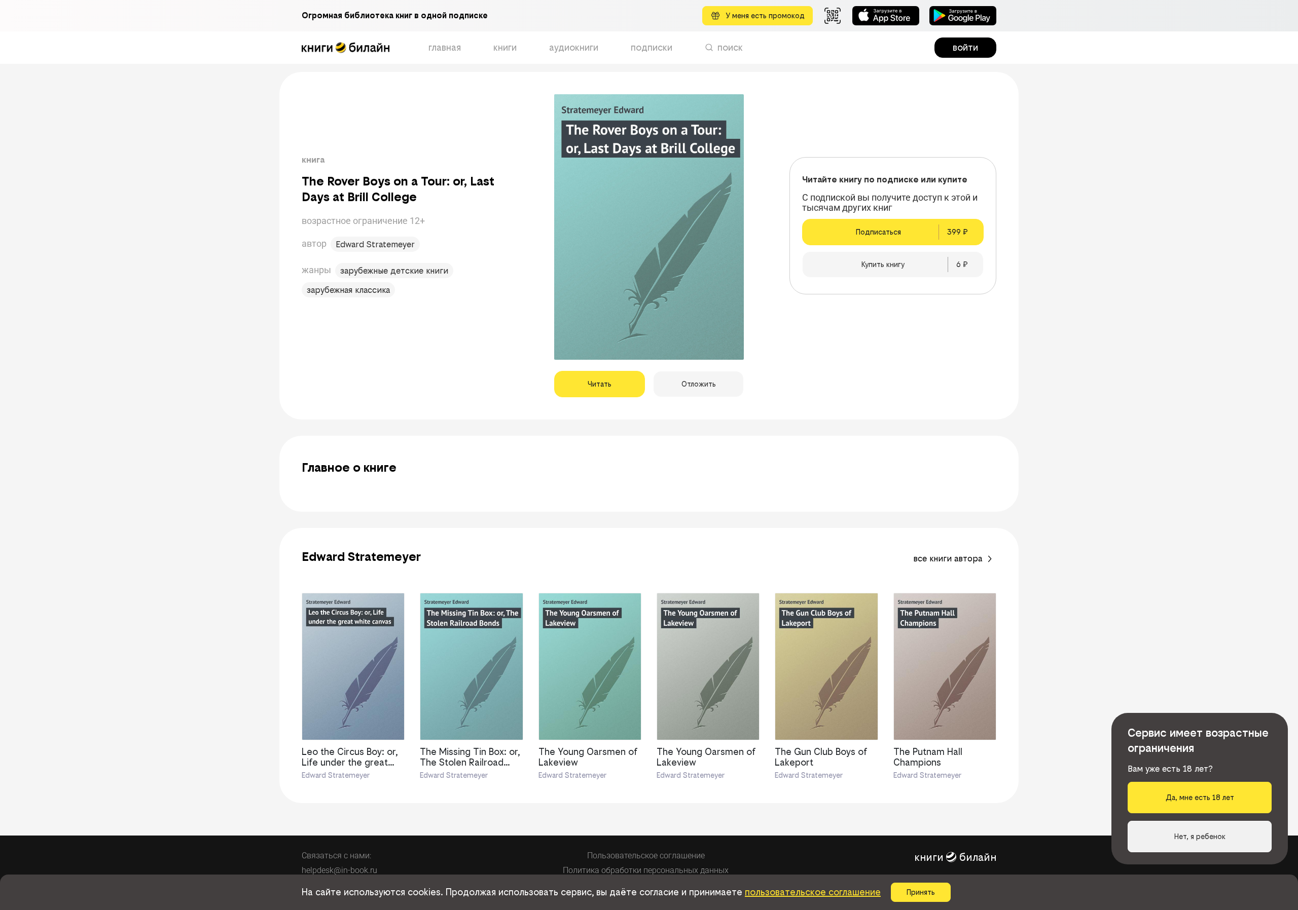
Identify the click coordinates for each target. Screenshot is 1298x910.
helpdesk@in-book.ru (339, 870)
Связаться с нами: (336, 855)
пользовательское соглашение (813, 892)
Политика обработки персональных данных (646, 870)
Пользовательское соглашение (646, 855)
